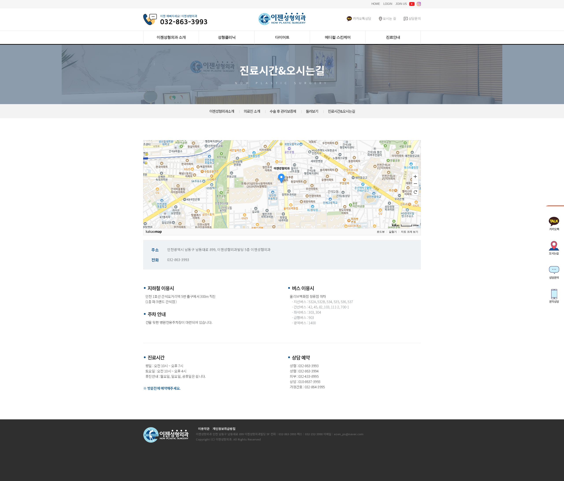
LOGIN (387, 3)
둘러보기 (312, 111)
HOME (375, 3)
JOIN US (401, 3)
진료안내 (393, 37)
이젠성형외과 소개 (171, 37)
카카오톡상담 (361, 18)
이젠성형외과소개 (221, 111)
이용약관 (204, 428)
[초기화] (415, 192)
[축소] (415, 183)
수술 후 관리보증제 (283, 111)
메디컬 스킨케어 (338, 37)
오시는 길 (389, 18)
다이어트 (282, 37)
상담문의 (414, 18)
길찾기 (393, 231)
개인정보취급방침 (224, 428)
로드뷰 (381, 231)
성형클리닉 (227, 37)
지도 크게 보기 (409, 231)
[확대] (415, 176)
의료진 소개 (252, 111)
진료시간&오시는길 (341, 111)
